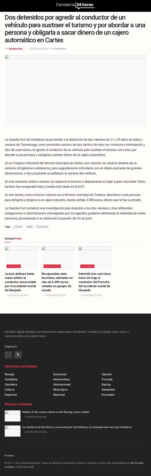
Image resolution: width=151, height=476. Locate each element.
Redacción (15, 48)
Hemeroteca (61, 379)
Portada (13, 266)
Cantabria (60, 48)
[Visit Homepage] (75, 6)
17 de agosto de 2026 (54, 295)
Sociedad (108, 394)
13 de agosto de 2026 (91, 295)
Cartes (18, 226)
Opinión (107, 374)
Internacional (62, 384)
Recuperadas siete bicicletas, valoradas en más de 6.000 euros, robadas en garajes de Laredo (57, 282)
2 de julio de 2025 (39, 48)
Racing (106, 384)
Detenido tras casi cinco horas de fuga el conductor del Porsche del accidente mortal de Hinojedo (94, 282)
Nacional (59, 394)
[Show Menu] (6, 6)
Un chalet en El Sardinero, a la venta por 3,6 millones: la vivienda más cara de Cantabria (77, 427)
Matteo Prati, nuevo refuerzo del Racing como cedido (55, 412)
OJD (31, 467)
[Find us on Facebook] (8, 354)
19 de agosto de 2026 (17, 295)
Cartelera (11, 384)
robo (29, 226)
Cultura (9, 389)
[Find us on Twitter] (18, 354)
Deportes (11, 394)
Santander (108, 389)
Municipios (52, 266)
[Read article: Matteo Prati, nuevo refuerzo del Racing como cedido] (12, 416)
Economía (59, 374)
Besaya (9, 374)
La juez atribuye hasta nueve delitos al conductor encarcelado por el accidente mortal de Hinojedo (20, 282)
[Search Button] (144, 6)
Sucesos (42, 226)
